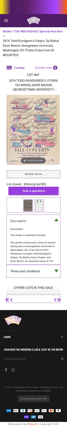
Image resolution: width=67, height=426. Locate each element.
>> (58, 298)
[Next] (52, 130)
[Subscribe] (61, 359)
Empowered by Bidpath (40, 391)
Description (18, 221)
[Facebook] (6, 370)
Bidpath (32, 423)
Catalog (19, 67)
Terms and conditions (25, 271)
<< (8, 298)
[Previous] (14, 130)
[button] (6, 20)
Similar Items (33, 173)
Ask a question (34, 190)
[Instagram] (13, 371)
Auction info (43, 67)
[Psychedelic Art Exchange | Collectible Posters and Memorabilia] (33, 20)
